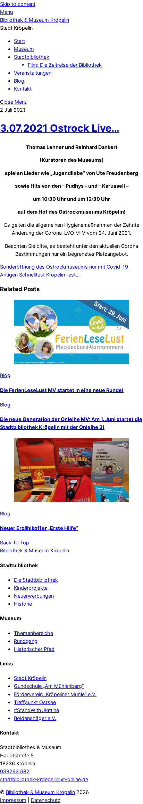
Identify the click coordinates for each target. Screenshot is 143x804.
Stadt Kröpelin (30, 678)
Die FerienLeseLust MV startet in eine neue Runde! (62, 390)
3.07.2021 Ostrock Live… (59, 128)
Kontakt (23, 89)
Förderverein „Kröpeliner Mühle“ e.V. (55, 694)
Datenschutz (45, 800)
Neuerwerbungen (34, 596)
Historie (23, 604)
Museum (24, 49)
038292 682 (15, 771)
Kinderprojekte (31, 588)
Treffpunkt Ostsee (35, 702)
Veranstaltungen (32, 73)
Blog (19, 81)
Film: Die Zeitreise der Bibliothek (65, 65)
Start (19, 41)
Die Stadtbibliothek (36, 580)
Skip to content (17, 4)
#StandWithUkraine (36, 710)
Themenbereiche (33, 633)
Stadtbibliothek (31, 57)
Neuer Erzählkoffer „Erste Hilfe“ (39, 528)
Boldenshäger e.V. (35, 718)
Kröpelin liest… (62, 275)
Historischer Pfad (34, 649)
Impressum (13, 800)
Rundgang (25, 641)
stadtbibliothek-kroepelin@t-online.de (44, 779)
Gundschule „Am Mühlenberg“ (49, 686)
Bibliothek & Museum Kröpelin (40, 792)
